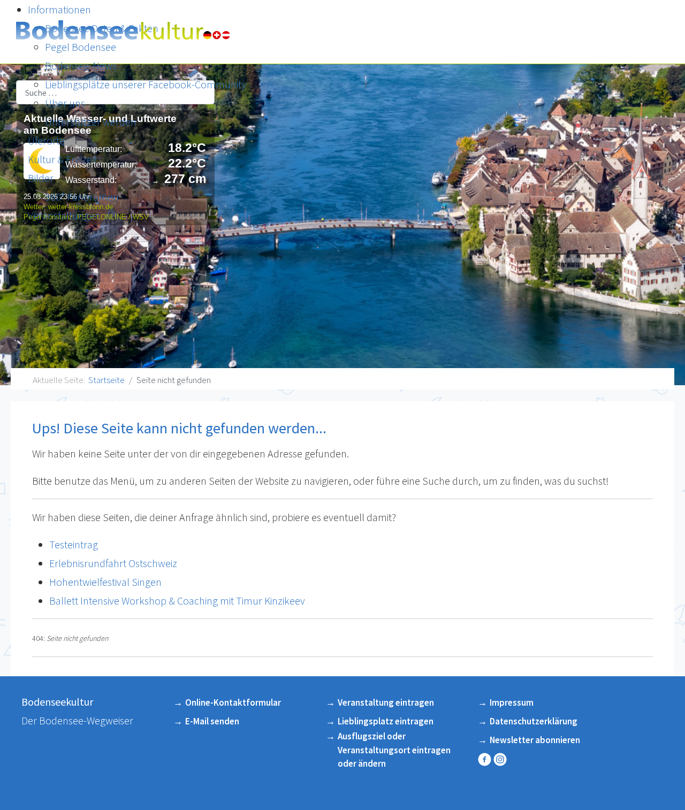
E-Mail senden (212, 721)
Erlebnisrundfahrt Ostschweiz (113, 563)
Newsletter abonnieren (535, 740)
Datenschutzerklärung (533, 721)
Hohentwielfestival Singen (105, 582)
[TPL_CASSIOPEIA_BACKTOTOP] (663, 784)
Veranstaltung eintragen (386, 702)
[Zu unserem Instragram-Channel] (501, 759)
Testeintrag (73, 544)
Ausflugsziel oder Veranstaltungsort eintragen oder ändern (394, 749)
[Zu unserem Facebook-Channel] (485, 759)
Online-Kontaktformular (233, 702)
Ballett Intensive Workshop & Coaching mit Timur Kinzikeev (177, 600)
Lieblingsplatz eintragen (385, 721)
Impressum (512, 702)
